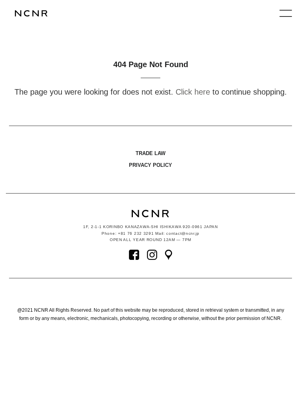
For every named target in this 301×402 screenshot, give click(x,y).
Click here (193, 92)
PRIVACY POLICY (150, 165)
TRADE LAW (150, 153)
